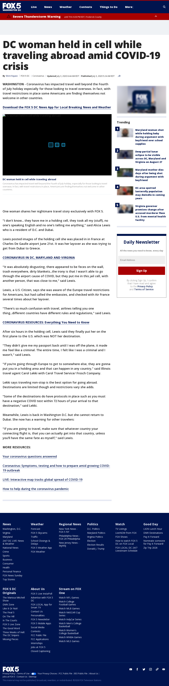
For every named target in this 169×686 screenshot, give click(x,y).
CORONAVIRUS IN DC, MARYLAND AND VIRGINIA (39, 258)
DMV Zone (8, 604)
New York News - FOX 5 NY (68, 530)
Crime (6, 551)
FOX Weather (38, 551)
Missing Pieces (10, 639)
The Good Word (11, 628)
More (128, 7)
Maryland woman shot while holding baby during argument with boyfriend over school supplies (149, 136)
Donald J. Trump (95, 548)
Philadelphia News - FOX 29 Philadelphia (69, 537)
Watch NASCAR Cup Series (69, 614)
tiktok (157, 669)
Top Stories (9, 579)
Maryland (8, 536)
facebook (137, 669)
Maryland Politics (96, 532)
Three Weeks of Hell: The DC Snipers (14, 634)
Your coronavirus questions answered (30, 456)
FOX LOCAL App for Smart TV (41, 606)
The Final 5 (8, 612)
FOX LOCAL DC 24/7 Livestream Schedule (126, 549)
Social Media (37, 627)
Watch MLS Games (69, 641)
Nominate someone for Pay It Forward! (154, 542)
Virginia (6, 532)
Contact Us (37, 611)
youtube (130, 669)
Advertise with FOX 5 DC (42, 599)
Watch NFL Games (69, 597)
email (163, 669)
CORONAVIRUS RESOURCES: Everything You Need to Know (46, 322)
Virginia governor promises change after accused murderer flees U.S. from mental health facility (150, 213)
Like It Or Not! (10, 608)
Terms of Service (143, 289)
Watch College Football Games (67, 603)
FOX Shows (121, 536)
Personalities (38, 615)
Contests (35, 631)
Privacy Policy (145, 286)
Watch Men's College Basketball (70, 625)
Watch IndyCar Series (70, 619)
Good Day (150, 524)
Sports (6, 555)
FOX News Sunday (12, 575)
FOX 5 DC (25, 75)
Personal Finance (12, 571)
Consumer (8, 563)
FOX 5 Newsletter (40, 619)
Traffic (34, 536)
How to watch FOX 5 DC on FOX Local (126, 542)
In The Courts (10, 620)
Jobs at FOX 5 (38, 647)
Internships (37, 643)
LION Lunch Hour (152, 528)
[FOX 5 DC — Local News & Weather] (13, 7)
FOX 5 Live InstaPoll (41, 593)
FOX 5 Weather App (41, 547)
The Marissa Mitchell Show (14, 599)
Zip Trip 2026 (150, 547)
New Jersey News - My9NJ (69, 544)
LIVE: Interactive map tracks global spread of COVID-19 (42, 480)
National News (10, 547)
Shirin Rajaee (12, 75)
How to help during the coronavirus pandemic (36, 489)
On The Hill (8, 616)
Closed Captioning (40, 651)
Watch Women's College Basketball (69, 632)
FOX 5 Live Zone (11, 624)
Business (7, 559)
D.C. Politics (93, 528)
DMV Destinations (153, 532)
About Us (38, 589)
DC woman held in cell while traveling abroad (29, 179)
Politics (92, 524)
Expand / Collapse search (164, 7)
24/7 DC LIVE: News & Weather (13, 542)
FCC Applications (40, 639)
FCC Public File (38, 635)
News (7, 524)
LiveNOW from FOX (125, 532)
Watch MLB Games (69, 608)
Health (6, 567)
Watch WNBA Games (70, 637)
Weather (37, 524)
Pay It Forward (151, 536)
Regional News (70, 524)
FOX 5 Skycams (39, 532)
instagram (150, 669)
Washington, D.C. (12, 528)
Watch (120, 524)
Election (91, 540)
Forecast (35, 528)
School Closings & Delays (40, 542)
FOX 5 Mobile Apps (41, 623)
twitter (144, 669)
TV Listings (121, 528)
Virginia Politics (95, 536)
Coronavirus (38, 75)
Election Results (95, 544)
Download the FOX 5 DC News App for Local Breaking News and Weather (57, 107)
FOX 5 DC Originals (9, 591)
